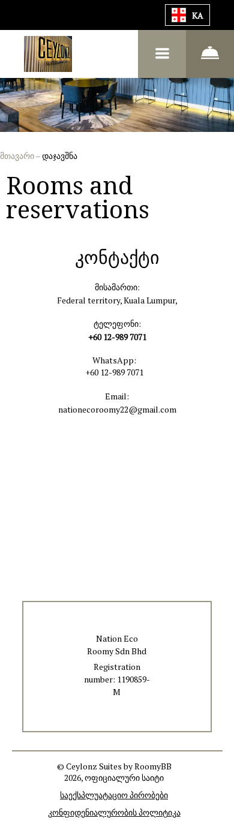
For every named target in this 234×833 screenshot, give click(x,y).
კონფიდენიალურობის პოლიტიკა (114, 812)
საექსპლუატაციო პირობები (114, 795)
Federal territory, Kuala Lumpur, (117, 300)
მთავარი (17, 155)
